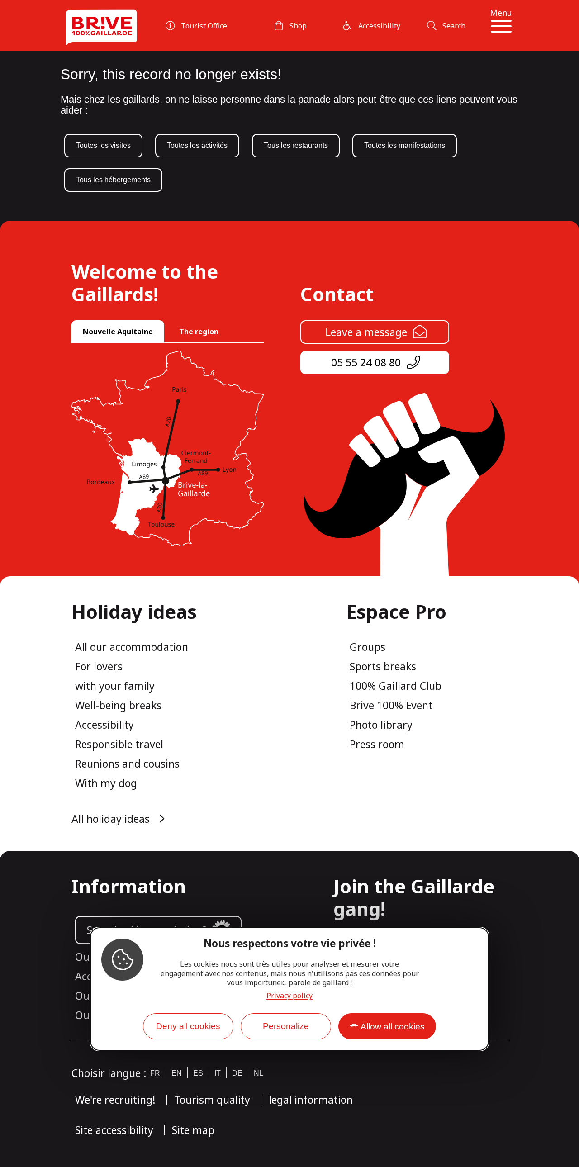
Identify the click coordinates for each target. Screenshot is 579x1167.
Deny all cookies (188, 1026)
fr (155, 1073)
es (198, 1073)
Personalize (286, 1026)
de (237, 1073)
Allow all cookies (393, 1026)
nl (258, 1073)
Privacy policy (289, 996)
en (176, 1073)
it (217, 1073)
